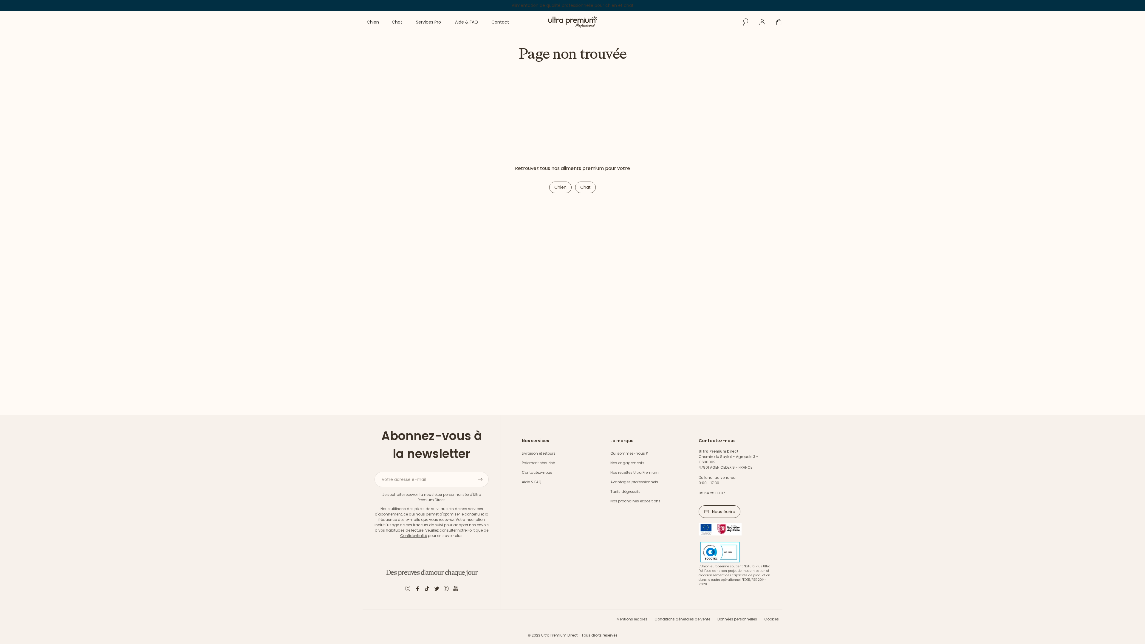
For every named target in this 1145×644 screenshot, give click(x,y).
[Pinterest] (446, 589)
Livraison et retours (539, 453)
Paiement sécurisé (538, 462)
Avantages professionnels (634, 481)
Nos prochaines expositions (635, 501)
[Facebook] (417, 589)
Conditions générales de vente (682, 619)
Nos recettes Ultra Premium (634, 472)
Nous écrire (723, 512)
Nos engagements (627, 462)
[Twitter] (436, 589)
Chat (585, 187)
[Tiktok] (427, 589)
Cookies (771, 619)
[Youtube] (455, 589)
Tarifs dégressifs (625, 491)
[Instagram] (408, 589)
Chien (560, 187)
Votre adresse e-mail (404, 479)
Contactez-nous (537, 472)
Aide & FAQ (531, 481)
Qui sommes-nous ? (629, 453)
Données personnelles (737, 619)
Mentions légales (632, 619)
